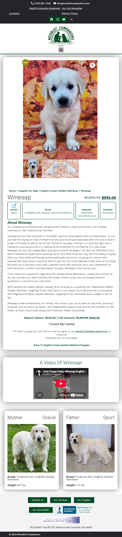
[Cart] (71, 19)
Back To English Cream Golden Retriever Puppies (62, 345)
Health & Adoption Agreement (44, 8)
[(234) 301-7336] (32, 3)
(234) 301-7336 (42, 3)
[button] (61, 49)
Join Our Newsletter (72, 8)
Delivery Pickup (70, 13)
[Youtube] (64, 19)
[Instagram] (57, 19)
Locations (14, 13)
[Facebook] (51, 19)
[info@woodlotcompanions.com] (55, 3)
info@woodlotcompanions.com (73, 3)
